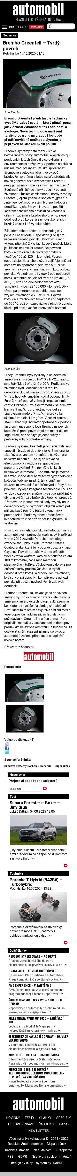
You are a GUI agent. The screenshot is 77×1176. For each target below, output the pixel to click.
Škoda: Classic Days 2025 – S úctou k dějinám (35, 1002)
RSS (10, 1156)
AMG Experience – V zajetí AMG (30, 985)
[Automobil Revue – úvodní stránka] (38, 32)
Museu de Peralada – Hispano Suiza (34, 1054)
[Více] (66, 866)
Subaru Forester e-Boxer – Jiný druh (35, 805)
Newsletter (24, 19)
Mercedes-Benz (18, 27)
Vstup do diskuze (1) (19, 740)
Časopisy (46, 1124)
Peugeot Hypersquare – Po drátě (32, 956)
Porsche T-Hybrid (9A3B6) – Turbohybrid (36, 882)
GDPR (22, 1156)
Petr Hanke (11, 53)
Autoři (67, 1156)
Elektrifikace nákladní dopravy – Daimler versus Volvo (38, 1038)
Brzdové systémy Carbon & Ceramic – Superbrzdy (37, 766)
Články (45, 1118)
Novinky (13, 1118)
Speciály (63, 1118)
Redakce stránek (17, 1150)
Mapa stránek (56, 1144)
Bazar (64, 1124)
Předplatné (43, 19)
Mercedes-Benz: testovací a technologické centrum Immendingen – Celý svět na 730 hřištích (36, 1073)
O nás (57, 19)
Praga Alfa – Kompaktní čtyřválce (33, 970)
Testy (29, 1118)
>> (32, 858)
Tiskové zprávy (21, 1124)
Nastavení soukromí (46, 1156)
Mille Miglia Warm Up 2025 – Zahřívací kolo (36, 1020)
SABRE (58, 1163)
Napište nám (43, 1150)
